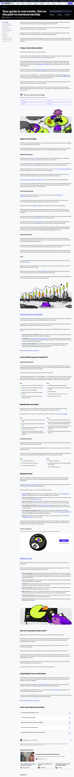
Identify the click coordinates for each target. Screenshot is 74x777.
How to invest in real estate (6, 28)
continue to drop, (41, 69)
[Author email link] (71, 740)
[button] (70, 713)
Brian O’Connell (41, 758)
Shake (63, 540)
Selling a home (4, 36)
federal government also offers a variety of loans (33, 179)
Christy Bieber (42, 767)
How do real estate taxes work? (7, 38)
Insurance (54, 3)
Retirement (29, 3)
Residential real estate (5, 31)
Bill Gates (45, 271)
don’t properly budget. (62, 413)
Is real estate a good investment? (7, 30)
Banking (35, 3)
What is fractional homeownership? (31, 700)
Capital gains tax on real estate (7, 39)
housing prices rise (65, 74)
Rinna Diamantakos (26, 767)
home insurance (37, 499)
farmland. (27, 262)
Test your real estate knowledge (7, 25)
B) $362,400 (50, 100)
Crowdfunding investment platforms (38, 338)
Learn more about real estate (6, 41)
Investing (22, 3)
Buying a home (4, 33)
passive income (37, 217)
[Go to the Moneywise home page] (7, 3)
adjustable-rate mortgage (43, 64)
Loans (48, 3)
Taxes (59, 3)
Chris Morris (60, 767)
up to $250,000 (56, 689)
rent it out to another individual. (62, 169)
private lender (40, 221)
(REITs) (34, 205)
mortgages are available (64, 511)
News (18, 3)
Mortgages (42, 3)
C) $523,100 (24, 103)
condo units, (34, 159)
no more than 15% (42, 684)
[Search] (66, 3)
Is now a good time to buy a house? (31, 350)
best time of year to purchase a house (30, 484)
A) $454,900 (24, 100)
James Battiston (7, 17)
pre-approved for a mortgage (46, 505)
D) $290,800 (50, 103)
